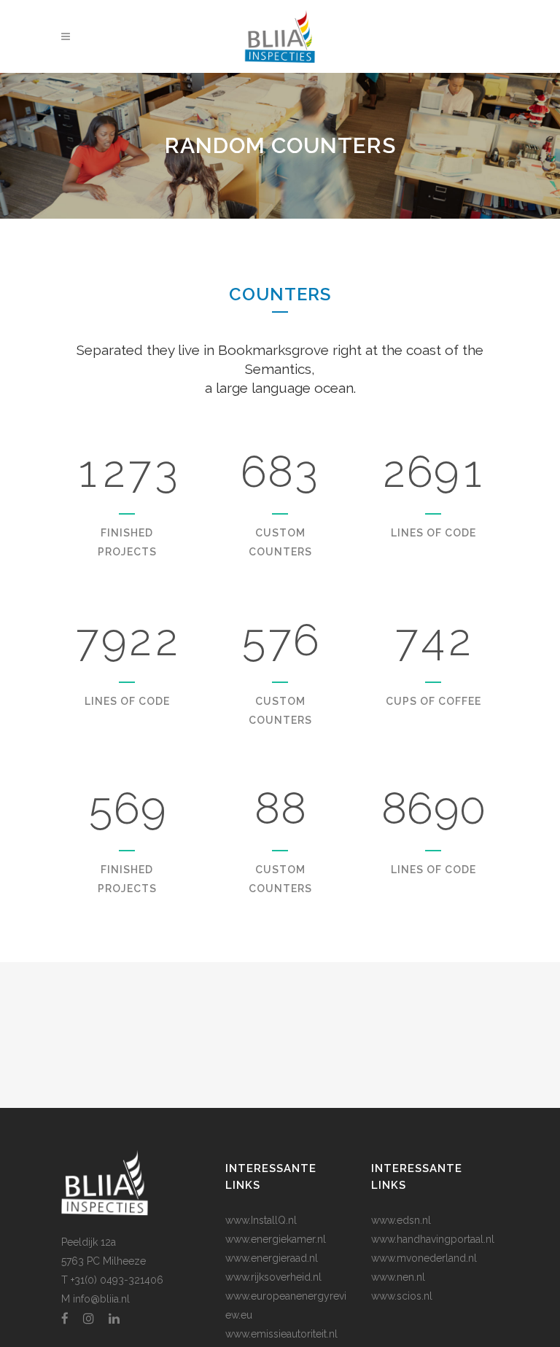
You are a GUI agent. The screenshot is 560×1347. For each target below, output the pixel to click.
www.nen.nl (398, 1277)
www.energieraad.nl (271, 1258)
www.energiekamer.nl (275, 1239)
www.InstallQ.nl (261, 1220)
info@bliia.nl (101, 1299)
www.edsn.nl (401, 1220)
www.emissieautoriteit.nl (281, 1334)
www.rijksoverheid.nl (273, 1277)
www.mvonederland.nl (424, 1258)
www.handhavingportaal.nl (432, 1239)
